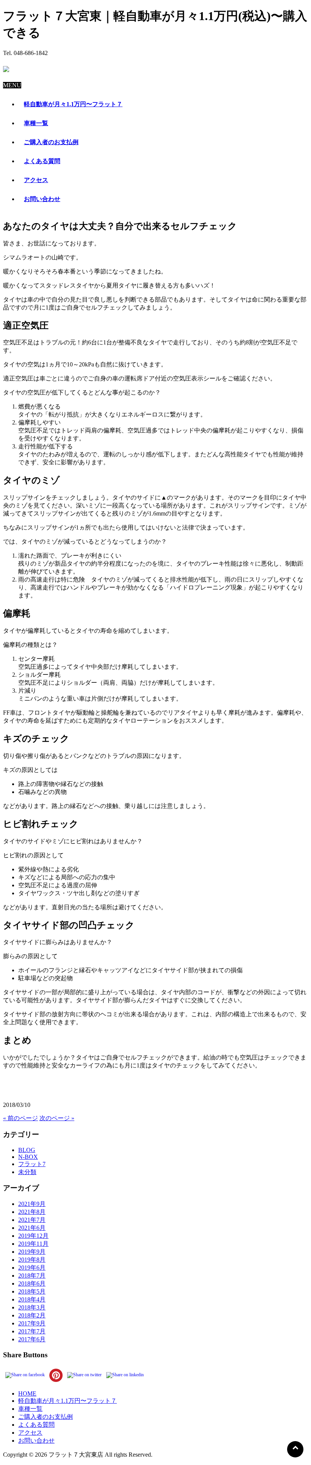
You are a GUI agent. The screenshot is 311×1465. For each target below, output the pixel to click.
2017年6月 (32, 1339)
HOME (27, 1393)
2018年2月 (32, 1315)
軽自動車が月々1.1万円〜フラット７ (67, 1400)
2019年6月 (32, 1267)
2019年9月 (32, 1251)
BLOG (26, 1150)
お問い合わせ (36, 1440)
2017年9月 (32, 1323)
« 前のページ (20, 1118)
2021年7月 (32, 1220)
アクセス (30, 1432)
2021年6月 (32, 1228)
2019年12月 (33, 1235)
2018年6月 (32, 1283)
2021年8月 (32, 1212)
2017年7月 (32, 1331)
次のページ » (56, 1118)
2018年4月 (32, 1299)
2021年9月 (32, 1204)
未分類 (27, 1172)
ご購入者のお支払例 (45, 1416)
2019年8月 (32, 1259)
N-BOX (28, 1157)
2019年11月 (33, 1243)
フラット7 (32, 1164)
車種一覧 (30, 1408)
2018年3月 (32, 1307)
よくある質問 (36, 1424)
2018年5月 (32, 1291)
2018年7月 (32, 1275)
